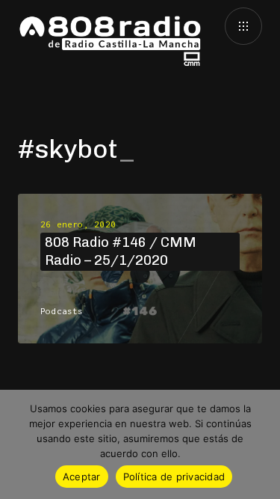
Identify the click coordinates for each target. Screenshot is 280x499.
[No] (261, 444)
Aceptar (82, 477)
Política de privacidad (174, 477)
